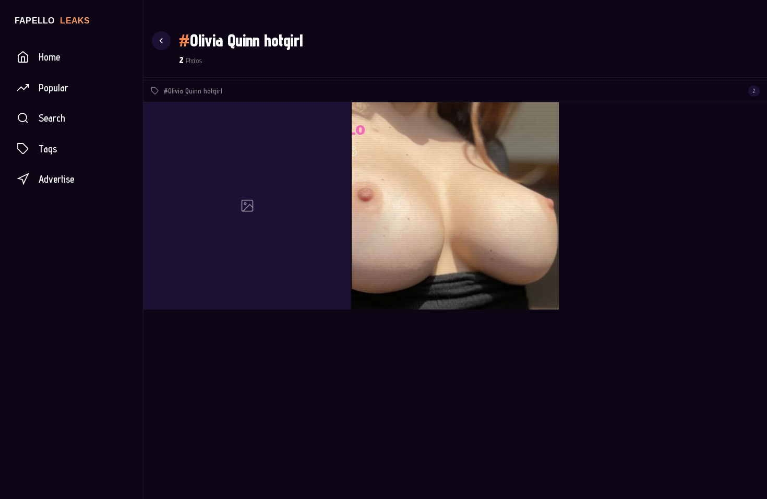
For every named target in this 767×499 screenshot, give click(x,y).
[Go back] (161, 40)
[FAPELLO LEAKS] (71, 20)
